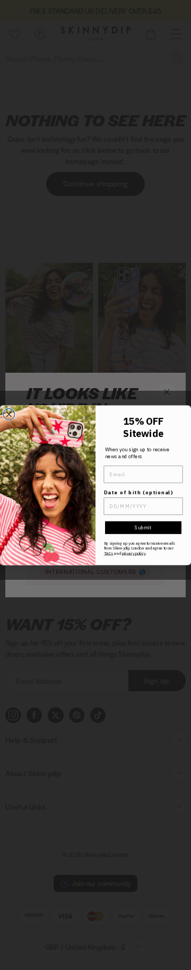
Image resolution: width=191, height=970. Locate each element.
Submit (143, 527)
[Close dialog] (9, 414)
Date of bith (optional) (138, 492)
